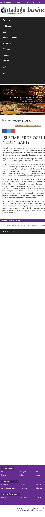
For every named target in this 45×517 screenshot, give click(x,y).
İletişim (35, 508)
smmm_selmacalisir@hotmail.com (28, 126)
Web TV (19, 2)
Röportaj (4, 475)
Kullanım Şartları (36, 510)
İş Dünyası (22, 471)
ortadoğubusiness (8, 488)
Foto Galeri (30, 2)
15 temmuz (23, 488)
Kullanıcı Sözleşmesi (21, 510)
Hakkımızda (20, 508)
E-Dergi (39, 2)
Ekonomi (4, 471)
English (21, 475)
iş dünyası (5, 484)
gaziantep (22, 484)
